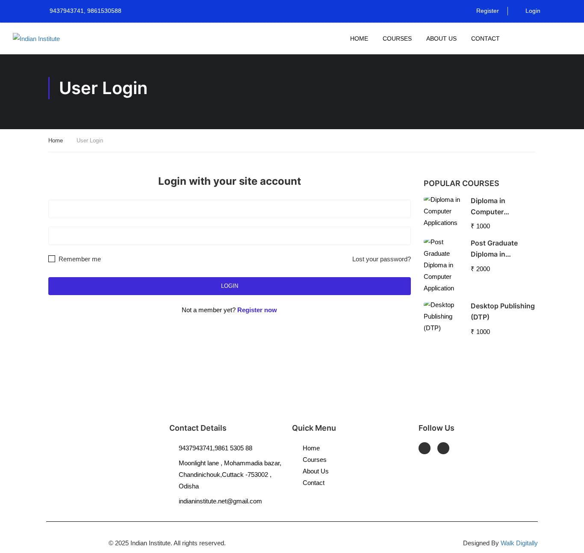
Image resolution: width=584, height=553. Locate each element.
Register (487, 10)
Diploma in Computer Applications (491, 211)
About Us (441, 38)
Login (532, 10)
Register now (257, 309)
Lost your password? (381, 259)
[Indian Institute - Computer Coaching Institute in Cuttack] (38, 38)
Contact (485, 38)
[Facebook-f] (425, 448)
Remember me (79, 259)
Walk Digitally (519, 543)
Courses (397, 38)
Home (359, 38)
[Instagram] (443, 448)
